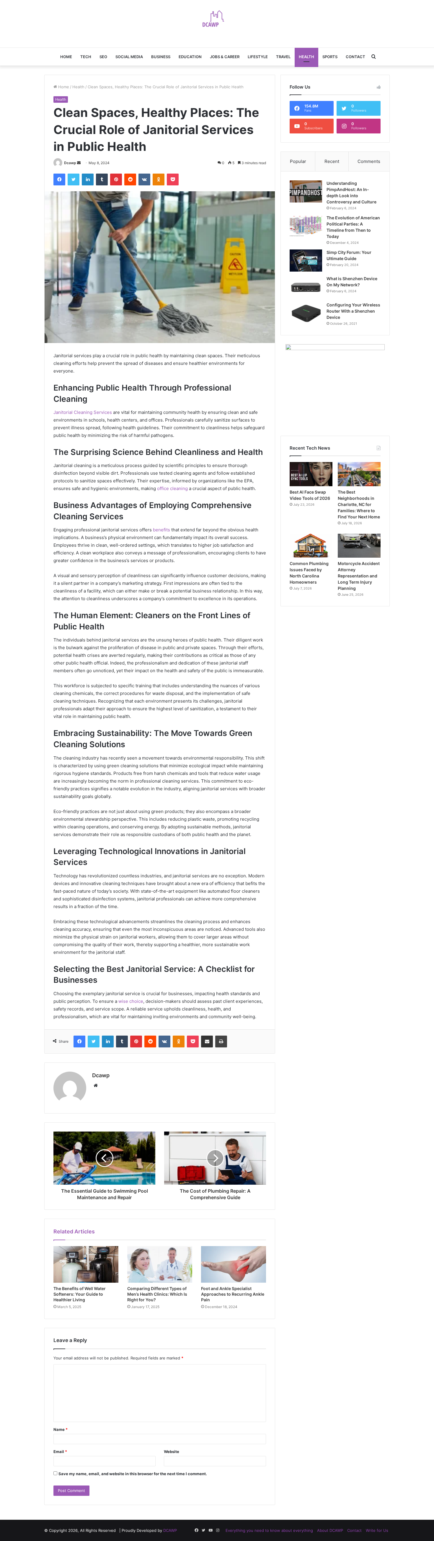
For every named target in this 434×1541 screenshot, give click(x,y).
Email (60, 1451)
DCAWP (170, 1530)
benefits (161, 530)
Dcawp (70, 163)
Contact (355, 56)
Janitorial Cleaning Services (82, 412)
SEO (103, 56)
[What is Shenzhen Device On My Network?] (306, 287)
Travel (283, 56)
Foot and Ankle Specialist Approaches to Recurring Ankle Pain (232, 1294)
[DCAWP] (217, 20)
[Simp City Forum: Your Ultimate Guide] (306, 260)
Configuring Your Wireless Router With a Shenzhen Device (353, 311)
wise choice (130, 1001)
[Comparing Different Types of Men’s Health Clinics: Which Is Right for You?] (159, 1264)
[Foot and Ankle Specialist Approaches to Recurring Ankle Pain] (233, 1264)
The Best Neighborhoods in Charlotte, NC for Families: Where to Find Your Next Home (359, 504)
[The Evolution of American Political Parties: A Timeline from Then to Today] (306, 226)
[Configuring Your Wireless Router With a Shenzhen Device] (306, 313)
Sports (329, 56)
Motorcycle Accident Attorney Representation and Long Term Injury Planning (359, 576)
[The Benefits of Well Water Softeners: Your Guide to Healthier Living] (85, 1264)
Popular (298, 161)
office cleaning (172, 488)
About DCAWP (330, 1530)
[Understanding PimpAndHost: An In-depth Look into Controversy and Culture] (306, 191)
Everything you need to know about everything (269, 1530)
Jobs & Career (224, 56)
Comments (369, 161)
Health (306, 56)
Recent (331, 161)
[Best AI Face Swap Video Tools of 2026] (311, 474)
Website (171, 1451)
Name (60, 1429)
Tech (85, 56)
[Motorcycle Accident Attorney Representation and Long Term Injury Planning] (359, 546)
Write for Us (377, 1530)
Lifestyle (258, 56)
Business (160, 56)
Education (190, 56)
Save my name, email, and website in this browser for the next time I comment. (132, 1473)
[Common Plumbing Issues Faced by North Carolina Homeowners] (311, 546)
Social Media (129, 56)
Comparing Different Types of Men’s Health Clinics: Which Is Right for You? (157, 1294)
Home (66, 56)
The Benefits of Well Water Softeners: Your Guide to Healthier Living (79, 1294)
